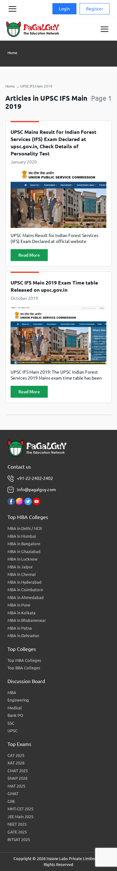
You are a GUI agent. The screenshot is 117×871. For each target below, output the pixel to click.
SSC (10, 723)
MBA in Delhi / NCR (24, 528)
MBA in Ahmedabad (25, 597)
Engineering (18, 700)
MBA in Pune (18, 605)
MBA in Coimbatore (25, 589)
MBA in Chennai (21, 574)
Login (64, 8)
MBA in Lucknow (22, 559)
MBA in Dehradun (23, 635)
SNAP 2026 (17, 778)
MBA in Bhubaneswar (26, 620)
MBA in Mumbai (21, 536)
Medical (14, 708)
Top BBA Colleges (23, 668)
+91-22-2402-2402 (35, 478)
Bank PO (15, 715)
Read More (29, 255)
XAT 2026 (15, 763)
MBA (11, 692)
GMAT (12, 793)
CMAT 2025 (17, 770)
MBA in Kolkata (21, 613)
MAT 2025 (16, 786)
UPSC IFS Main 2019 (36, 86)
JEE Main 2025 (20, 816)
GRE (11, 801)
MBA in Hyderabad (24, 582)
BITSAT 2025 (18, 839)
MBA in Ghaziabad (24, 551)
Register (94, 8)
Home (12, 53)
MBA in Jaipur (20, 567)
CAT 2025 (15, 755)
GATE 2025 (17, 832)
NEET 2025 (17, 824)
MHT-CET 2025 (20, 809)
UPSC (12, 730)
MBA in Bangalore (23, 543)
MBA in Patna (19, 628)
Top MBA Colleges (24, 660)
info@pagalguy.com (36, 489)
